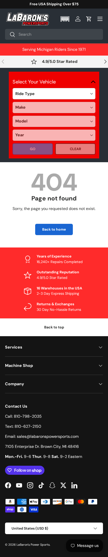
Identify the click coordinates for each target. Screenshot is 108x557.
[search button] (10, 35)
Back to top (54, 327)
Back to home (54, 229)
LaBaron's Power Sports (33, 545)
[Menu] (99, 18)
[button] (65, 19)
